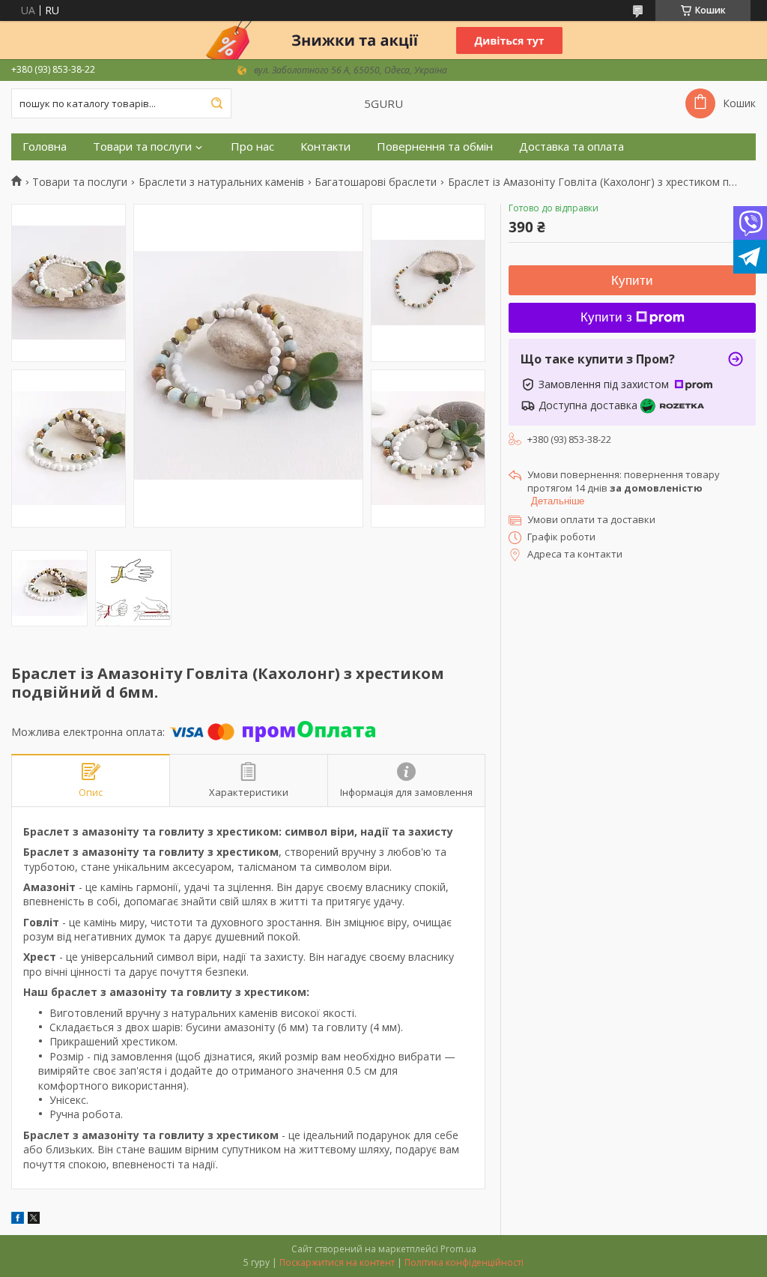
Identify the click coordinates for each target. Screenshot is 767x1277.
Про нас (252, 146)
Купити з (606, 317)
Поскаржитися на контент (337, 1262)
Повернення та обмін (435, 146)
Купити (632, 281)
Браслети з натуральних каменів (221, 182)
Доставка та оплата (571, 146)
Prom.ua (458, 1249)
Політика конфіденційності (464, 1262)
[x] (34, 1220)
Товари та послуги (142, 146)
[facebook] (17, 1220)
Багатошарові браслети (376, 182)
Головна (44, 146)
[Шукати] (216, 103)
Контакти (325, 146)
